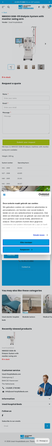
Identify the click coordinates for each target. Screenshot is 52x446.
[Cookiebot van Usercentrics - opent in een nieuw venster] (38, 194)
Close (47, 188)
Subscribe (11, 255)
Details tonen (39, 235)
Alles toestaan (26, 242)
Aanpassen (24, 250)
